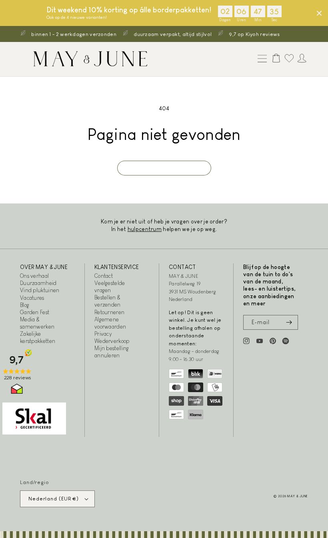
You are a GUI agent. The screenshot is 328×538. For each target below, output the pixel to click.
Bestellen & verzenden (107, 301)
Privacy (103, 334)
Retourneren (109, 312)
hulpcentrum (145, 229)
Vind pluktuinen (40, 290)
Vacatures (32, 298)
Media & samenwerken (37, 323)
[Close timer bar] (319, 13)
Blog (24, 305)
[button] (260, 59)
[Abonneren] (289, 322)
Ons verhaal (34, 276)
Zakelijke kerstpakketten (37, 337)
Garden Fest (34, 312)
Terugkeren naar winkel (164, 168)
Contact (103, 276)
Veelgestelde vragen (109, 286)
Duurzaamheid (38, 283)
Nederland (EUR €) (53, 499)
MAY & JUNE (297, 496)
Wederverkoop (112, 341)
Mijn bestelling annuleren (111, 352)
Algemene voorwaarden (110, 323)
